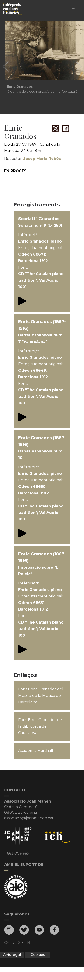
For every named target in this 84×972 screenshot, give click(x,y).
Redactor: (32, 158)
